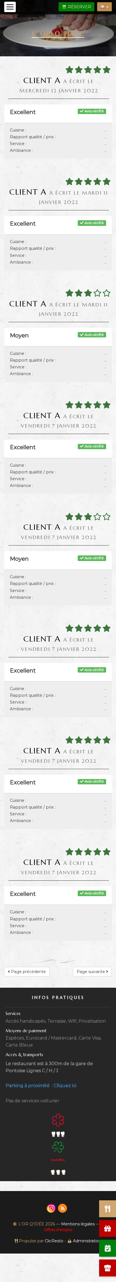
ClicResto (54, 1240)
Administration (87, 1240)
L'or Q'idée (58, 33)
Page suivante (91, 971)
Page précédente (28, 971)
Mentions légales (78, 1224)
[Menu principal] (10, 7)
